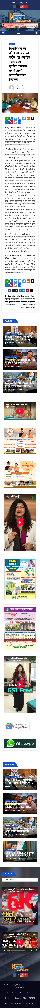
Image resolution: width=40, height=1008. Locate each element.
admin (21, 86)
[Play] (4, 950)
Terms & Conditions (21, 1003)
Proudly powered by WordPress (14, 985)
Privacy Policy (8, 1003)
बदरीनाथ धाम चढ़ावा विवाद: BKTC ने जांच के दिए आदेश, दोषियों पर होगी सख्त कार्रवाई (20, 362)
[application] (20, 942)
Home (8, 993)
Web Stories (32, 1003)
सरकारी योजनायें (20, 849)
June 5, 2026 (12, 859)
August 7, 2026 (13, 786)
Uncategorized (10, 849)
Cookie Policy (9, 998)
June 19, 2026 (12, 834)
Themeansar (20, 987)
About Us (15, 993)
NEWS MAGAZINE (29, 998)
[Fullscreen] (36, 950)
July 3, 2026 (12, 810)
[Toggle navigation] (18, 32)
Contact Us (30, 993)
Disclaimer (18, 998)
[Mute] (32, 950)
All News (22, 993)
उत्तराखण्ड (8, 357)
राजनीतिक (8, 333)
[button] (33, 33)
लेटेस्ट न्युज (12, 44)
